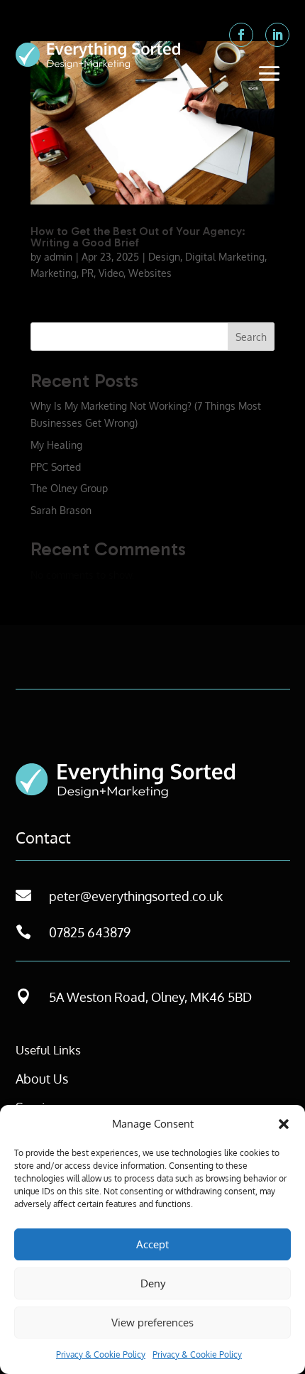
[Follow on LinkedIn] (277, 35)
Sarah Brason (61, 510)
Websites (150, 273)
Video (111, 273)
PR (88, 273)
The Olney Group (69, 488)
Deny (152, 1283)
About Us (42, 1078)
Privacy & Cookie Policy (100, 1354)
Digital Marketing (225, 257)
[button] (284, 1124)
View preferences (152, 1322)
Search (251, 337)
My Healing (56, 445)
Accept (152, 1244)
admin (58, 257)
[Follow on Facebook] (241, 35)
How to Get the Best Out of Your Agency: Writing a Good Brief (137, 236)
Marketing (53, 273)
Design (164, 257)
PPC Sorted (55, 467)
